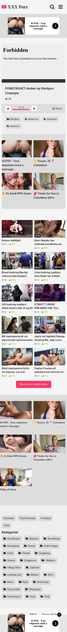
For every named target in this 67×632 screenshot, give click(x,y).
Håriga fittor (14, 567)
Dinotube (8, 518)
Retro (10, 582)
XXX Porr (17, 7)
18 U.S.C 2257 (16, 614)
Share (58, 108)
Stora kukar (13, 589)
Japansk (34, 567)
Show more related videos (33, 384)
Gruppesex (30, 560)
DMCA (33, 614)
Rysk (25, 582)
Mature (34, 574)
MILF (51, 574)
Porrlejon (46, 518)
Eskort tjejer (51, 545)
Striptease (35, 589)
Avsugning (13, 545)
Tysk (46, 596)
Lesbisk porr (14, 574)
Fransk (26, 553)
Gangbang (44, 553)
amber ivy (32, 119)
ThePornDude (27, 518)
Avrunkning (53, 538)
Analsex (33, 538)
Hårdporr (14, 119)
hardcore (14, 126)
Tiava (6, 525)
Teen (32, 596)
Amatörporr (13, 538)
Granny (11, 560)
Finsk (10, 553)
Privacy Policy (50, 614)
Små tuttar (43, 582)
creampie (51, 119)
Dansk (31, 545)
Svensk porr (14, 596)
